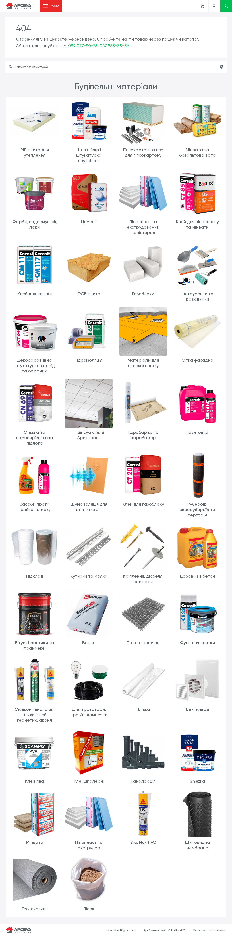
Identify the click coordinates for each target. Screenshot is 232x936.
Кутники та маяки (89, 576)
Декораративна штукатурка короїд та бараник (34, 366)
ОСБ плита (88, 293)
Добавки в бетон (197, 576)
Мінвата (34, 842)
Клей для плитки (34, 293)
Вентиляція (197, 709)
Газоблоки (143, 293)
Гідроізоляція (88, 360)
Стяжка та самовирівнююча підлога (34, 438)
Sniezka (197, 781)
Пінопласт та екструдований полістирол (143, 227)
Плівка (143, 709)
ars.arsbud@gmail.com (121, 930)
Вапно (89, 642)
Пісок (88, 908)
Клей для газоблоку (143, 504)
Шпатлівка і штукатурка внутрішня (89, 155)
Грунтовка (197, 432)
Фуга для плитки (197, 642)
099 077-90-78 (83, 45)
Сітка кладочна (143, 642)
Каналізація (143, 781)
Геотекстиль (34, 908)
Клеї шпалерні (89, 781)
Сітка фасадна (197, 360)
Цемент (89, 221)
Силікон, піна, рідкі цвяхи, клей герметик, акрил (34, 715)
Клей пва (34, 781)
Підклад (34, 576)
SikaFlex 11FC (143, 842)
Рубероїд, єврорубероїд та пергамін (197, 510)
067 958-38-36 (114, 45)
